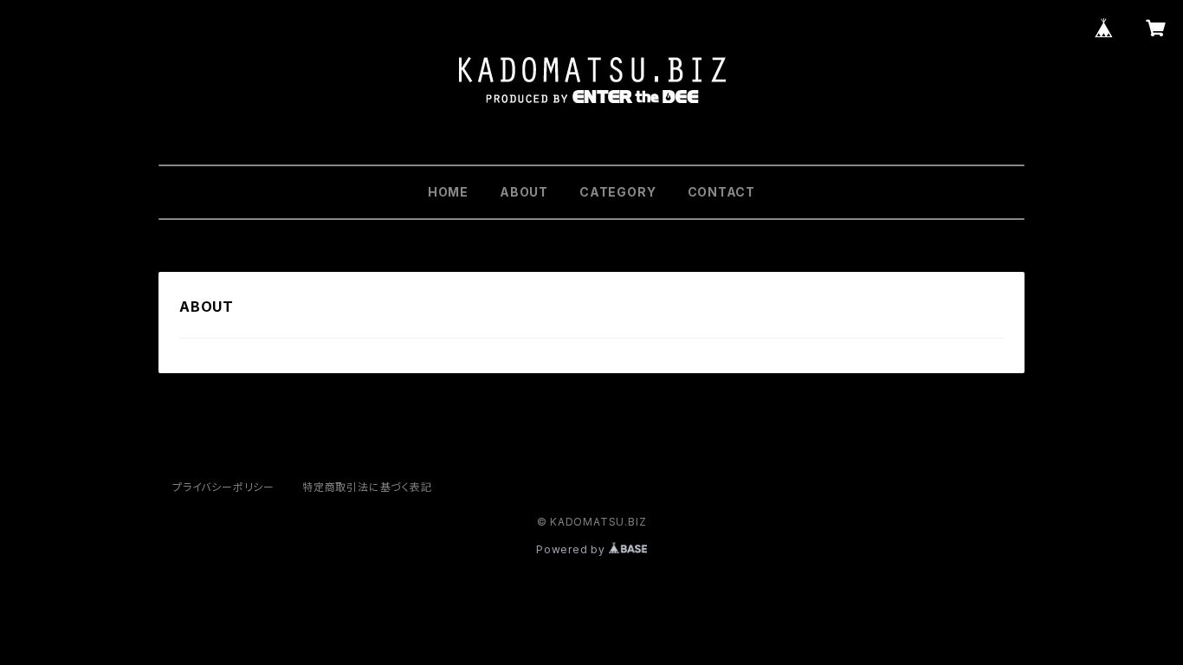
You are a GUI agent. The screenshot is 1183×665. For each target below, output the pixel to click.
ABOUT (524, 191)
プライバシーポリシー (223, 487)
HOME (448, 191)
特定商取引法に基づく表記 (367, 487)
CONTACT (722, 191)
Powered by (572, 549)
